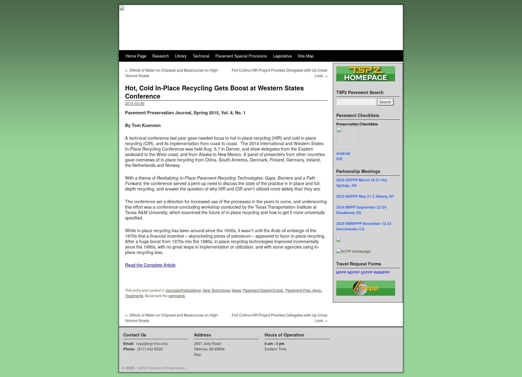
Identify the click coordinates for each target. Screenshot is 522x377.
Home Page (136, 56)
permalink (177, 295)
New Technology (216, 290)
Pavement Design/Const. (263, 290)
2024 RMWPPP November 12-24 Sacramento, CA (364, 226)
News (236, 290)
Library (181, 56)
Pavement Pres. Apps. (303, 290)
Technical (201, 56)
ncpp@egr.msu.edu (152, 343)
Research (160, 56)
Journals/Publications (183, 290)
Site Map (306, 56)
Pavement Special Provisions (241, 56)
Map (197, 354)
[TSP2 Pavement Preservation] (261, 27)
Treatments (134, 295)
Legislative (282, 56)
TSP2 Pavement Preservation (161, 367)
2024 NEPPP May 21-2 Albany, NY (365, 196)
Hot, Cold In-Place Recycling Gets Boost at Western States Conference (214, 91)
